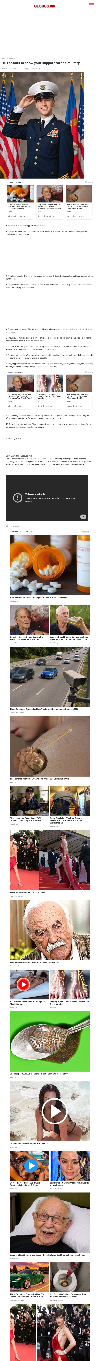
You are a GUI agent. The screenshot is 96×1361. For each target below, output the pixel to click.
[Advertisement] (48, 34)
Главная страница (8, 59)
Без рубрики (35, 69)
